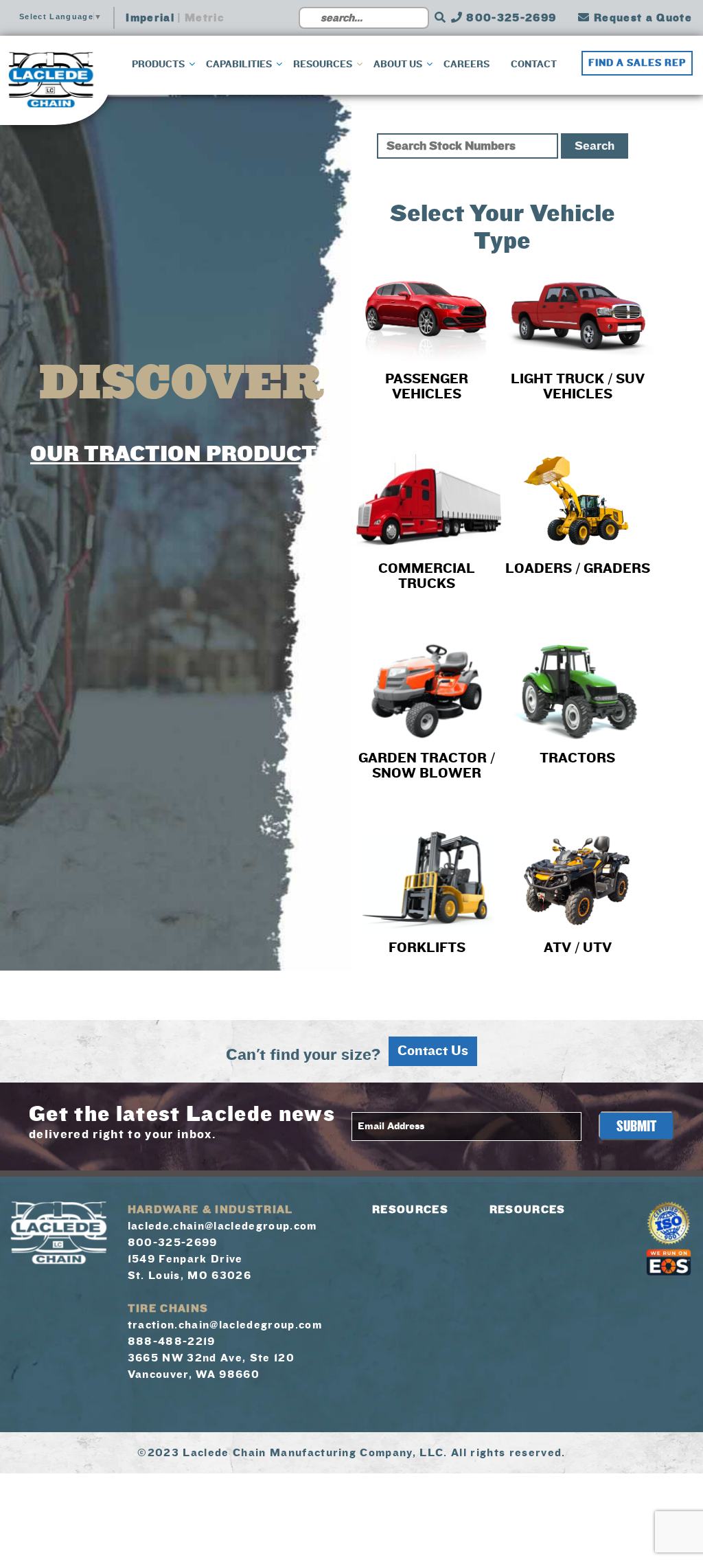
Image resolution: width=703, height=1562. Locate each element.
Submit (636, 1126)
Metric (204, 18)
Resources (410, 1209)
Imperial (150, 18)
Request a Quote (641, 18)
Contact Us (432, 1051)
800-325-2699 (509, 18)
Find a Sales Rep (637, 63)
